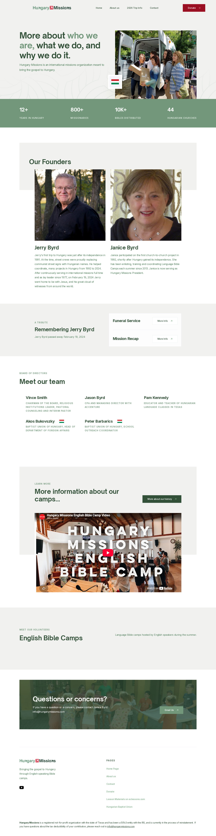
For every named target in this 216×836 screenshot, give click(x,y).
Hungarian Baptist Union (119, 806)
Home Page (112, 768)
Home (99, 8)
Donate (110, 791)
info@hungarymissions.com (120, 826)
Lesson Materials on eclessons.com (125, 799)
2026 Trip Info (134, 8)
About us (114, 8)
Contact (154, 8)
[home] (52, 8)
